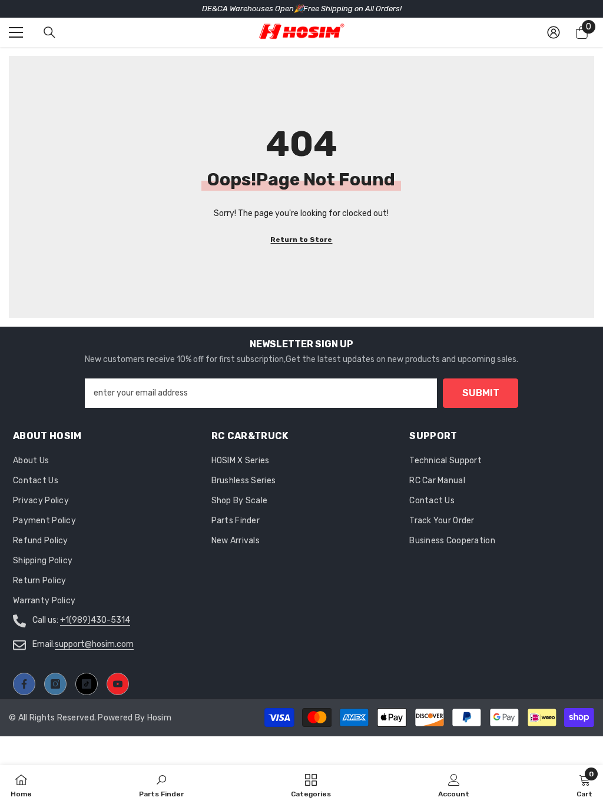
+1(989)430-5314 (95, 620)
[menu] (16, 32)
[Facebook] (24, 684)
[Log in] (553, 32)
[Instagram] (55, 684)
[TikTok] (86, 684)
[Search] (49, 32)
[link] (454, 785)
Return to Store (301, 239)
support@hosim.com (94, 644)
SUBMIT (480, 392)
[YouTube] (118, 684)
